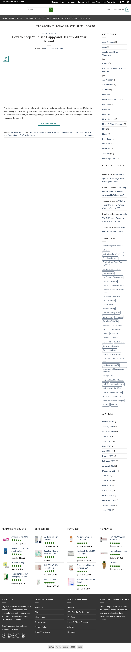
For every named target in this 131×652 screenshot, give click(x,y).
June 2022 (106, 510)
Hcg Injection (108, 119)
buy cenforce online (110, 281)
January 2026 (108, 426)
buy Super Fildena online (111, 296)
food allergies (119, 342)
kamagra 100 (107, 376)
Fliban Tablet (107, 342)
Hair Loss (106, 114)
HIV (104, 129)
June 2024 (106, 480)
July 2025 (106, 436)
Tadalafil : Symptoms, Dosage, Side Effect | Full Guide (113, 178)
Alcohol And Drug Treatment (110, 53)
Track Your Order (109, 2)
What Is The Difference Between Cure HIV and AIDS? (113, 204)
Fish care (106, 338)
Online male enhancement (112, 392)
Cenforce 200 (108, 304)
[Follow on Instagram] (120, 2)
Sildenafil (106, 143)
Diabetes (106, 94)
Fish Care (106, 109)
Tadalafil (106, 153)
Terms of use (82, 2)
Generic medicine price (111, 346)
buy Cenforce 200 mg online (113, 277)
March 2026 (107, 421)
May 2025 (106, 446)
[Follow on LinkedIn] (128, 2)
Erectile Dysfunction (111, 99)
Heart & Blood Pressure (112, 124)
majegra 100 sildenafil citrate (113, 380)
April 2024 (107, 490)
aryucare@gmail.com (17, 626)
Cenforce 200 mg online (111, 313)
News (104, 134)
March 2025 (107, 456)
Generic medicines (109, 350)
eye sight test (117, 325)
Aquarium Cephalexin (36, 132)
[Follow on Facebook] (118, 2)
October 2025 (108, 431)
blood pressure (108, 273)
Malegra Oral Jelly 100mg (112, 388)
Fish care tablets (13, 135)
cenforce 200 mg (109, 309)
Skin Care (106, 148)
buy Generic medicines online (113, 285)
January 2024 (108, 505)
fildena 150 (114, 334)
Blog (62, 2)
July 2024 (106, 475)
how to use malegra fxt (111, 365)
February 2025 (108, 461)
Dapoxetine (118, 317)
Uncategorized (49, 33)
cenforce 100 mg (109, 300)
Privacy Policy (95, 2)
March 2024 (107, 495)
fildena (105, 334)
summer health (117, 396)
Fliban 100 (115, 338)
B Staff (60, 48)
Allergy (38, 18)
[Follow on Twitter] (123, 2)
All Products (15, 18)
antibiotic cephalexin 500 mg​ (113, 254)
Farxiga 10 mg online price (112, 329)
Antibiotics (107, 84)
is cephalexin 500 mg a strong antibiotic (113, 370)
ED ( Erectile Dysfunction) (56, 18)
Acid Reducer (108, 42)
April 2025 (107, 451)
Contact (85, 18)
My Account (71, 2)
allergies (106, 250)
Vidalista (114, 405)
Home (4, 18)
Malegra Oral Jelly (117, 384)
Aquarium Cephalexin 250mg (55, 132)
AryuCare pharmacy (110, 258)
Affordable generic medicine (113, 246)
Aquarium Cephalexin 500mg (76, 132)
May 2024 (106, 485)
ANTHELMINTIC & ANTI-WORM (114, 70)
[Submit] (51, 10)
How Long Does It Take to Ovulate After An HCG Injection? (114, 191)
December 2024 (109, 471)
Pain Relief (107, 139)
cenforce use (107, 317)
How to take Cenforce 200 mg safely (113, 359)
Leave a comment (88, 135)
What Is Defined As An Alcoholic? (113, 229)
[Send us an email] (125, 2)
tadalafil (106, 405)
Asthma (29, 18)
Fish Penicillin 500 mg (27, 135)
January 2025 (108, 466)
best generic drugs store (111, 269)
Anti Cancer (107, 79)
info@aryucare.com (10, 629)
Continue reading (49, 124)
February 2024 (108, 500)
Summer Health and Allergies (113, 401)
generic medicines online (112, 354)
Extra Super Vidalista (110, 321)
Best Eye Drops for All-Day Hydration (112, 263)
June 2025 (106, 441)
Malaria (105, 384)
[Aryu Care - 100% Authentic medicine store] (12, 9)
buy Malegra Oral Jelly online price (113, 290)
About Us (54, 2)
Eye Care (76, 18)
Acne (104, 47)
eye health (106, 325)
